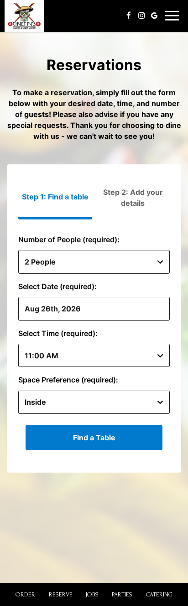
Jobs (92, 594)
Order (25, 594)
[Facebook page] (128, 15)
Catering (159, 594)
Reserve (61, 594)
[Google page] (154, 15)
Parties (122, 594)
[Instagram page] (141, 15)
